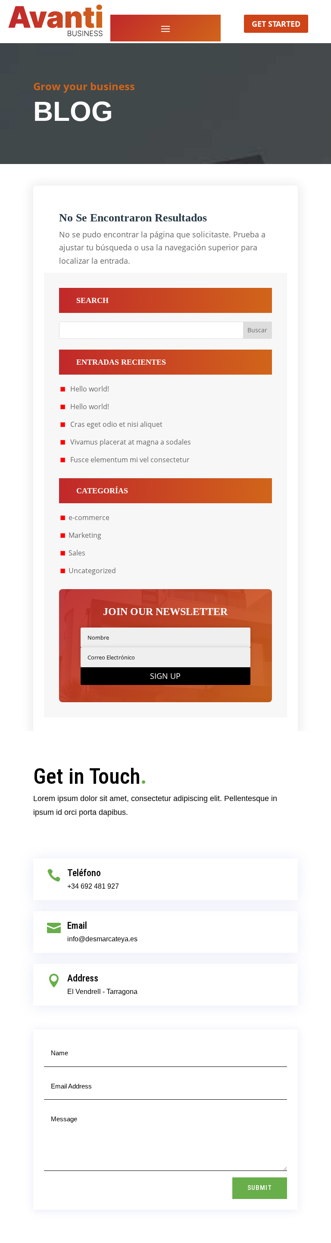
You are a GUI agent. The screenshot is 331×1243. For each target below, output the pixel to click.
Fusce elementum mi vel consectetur (130, 459)
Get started (276, 24)
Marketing (85, 535)
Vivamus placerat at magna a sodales (130, 442)
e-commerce (89, 517)
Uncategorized (92, 570)
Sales (77, 553)
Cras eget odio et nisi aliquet (116, 424)
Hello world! (89, 389)
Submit (259, 1188)
